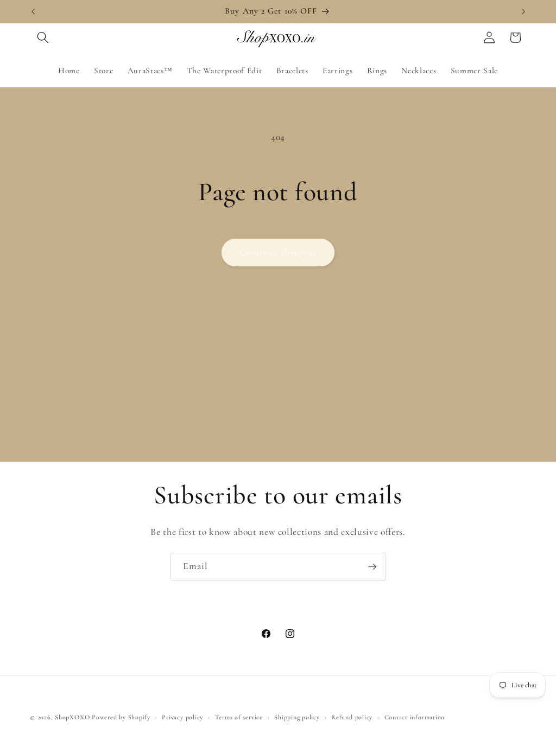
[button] (43, 37)
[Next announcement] (523, 11)
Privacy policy (182, 717)
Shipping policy (297, 717)
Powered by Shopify (121, 717)
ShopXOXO (72, 717)
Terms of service (239, 717)
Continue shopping (278, 252)
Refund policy (351, 717)
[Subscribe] (372, 567)
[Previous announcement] (33, 11)
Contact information (414, 717)
